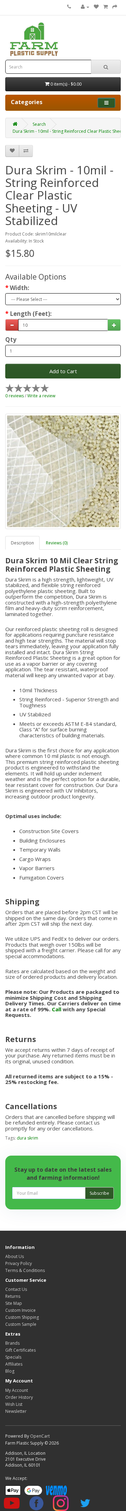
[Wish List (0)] (96, 7)
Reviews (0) (57, 543)
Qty (10, 339)
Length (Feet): (31, 313)
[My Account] (85, 7)
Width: (19, 287)
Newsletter (16, 1411)
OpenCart (40, 1436)
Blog (9, 1371)
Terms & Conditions (25, 1270)
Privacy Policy (18, 1263)
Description (22, 543)
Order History (19, 1397)
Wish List (13, 1404)
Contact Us (16, 1289)
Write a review (41, 396)
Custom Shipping (22, 1317)
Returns (12, 1296)
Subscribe (99, 1193)
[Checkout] (114, 7)
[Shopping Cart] (105, 7)
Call (56, 1009)
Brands (12, 1343)
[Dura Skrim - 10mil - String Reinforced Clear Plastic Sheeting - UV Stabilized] (63, 471)
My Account (16, 1390)
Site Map (13, 1303)
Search (39, 124)
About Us (14, 1256)
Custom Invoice (20, 1310)
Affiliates (13, 1364)
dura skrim (27, 1138)
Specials (13, 1357)
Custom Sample (20, 1324)
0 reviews (14, 396)
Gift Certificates (20, 1350)
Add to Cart (63, 371)
